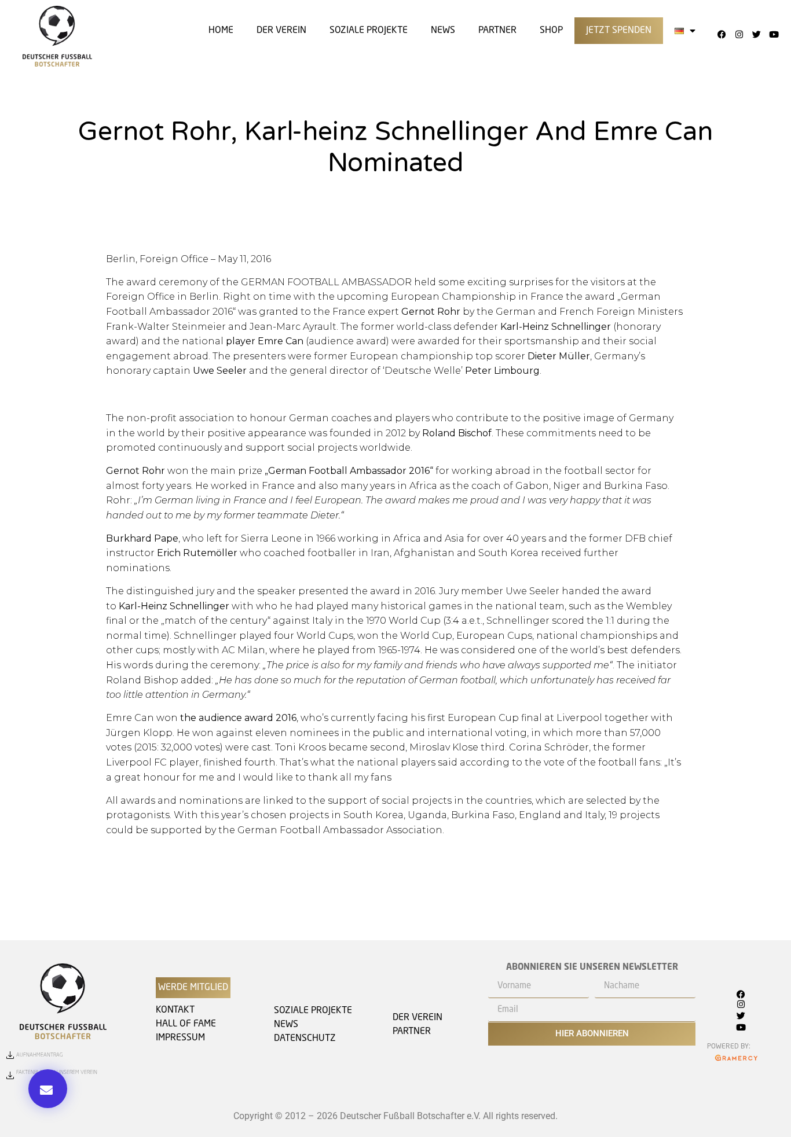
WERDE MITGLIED (193, 987)
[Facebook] (721, 34)
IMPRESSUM (180, 1038)
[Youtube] (773, 34)
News (443, 30)
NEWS (286, 1024)
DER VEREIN (281, 30)
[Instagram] (739, 34)
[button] (47, 1088)
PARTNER (412, 1031)
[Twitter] (756, 34)
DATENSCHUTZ (305, 1038)
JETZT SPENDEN (618, 30)
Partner (497, 30)
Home (220, 30)
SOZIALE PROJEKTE (368, 30)
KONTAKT (175, 1010)
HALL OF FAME (186, 1024)
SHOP (551, 30)
